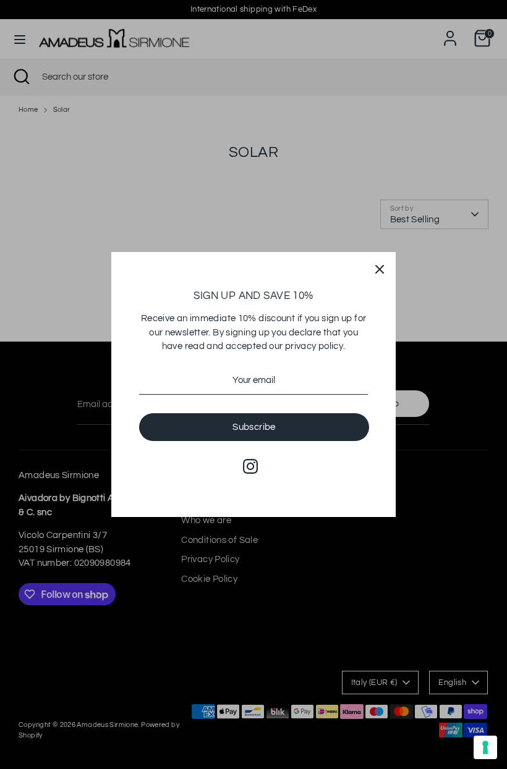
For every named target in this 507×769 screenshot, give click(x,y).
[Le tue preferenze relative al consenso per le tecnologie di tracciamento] (485, 747)
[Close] (379, 268)
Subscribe (253, 427)
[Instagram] (250, 466)
